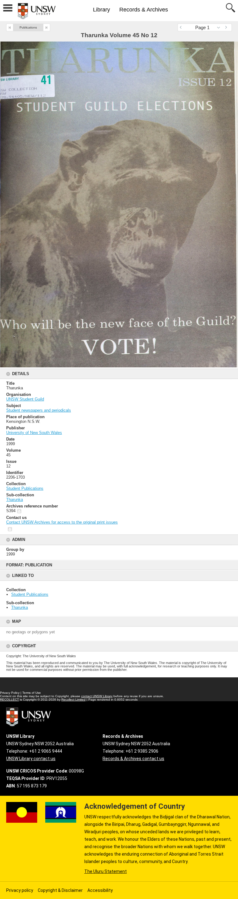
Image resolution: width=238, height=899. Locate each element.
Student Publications (29, 594)
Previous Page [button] (182, 27)
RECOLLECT (9, 699)
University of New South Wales (34, 432)
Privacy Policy (10, 692)
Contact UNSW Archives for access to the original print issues (62, 522)
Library (101, 10)
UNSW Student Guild (25, 399)
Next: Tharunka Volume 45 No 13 (46, 27)
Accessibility (100, 890)
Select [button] (220, 27)
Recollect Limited (73, 699)
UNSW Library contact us (30, 758)
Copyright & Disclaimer (60, 890)
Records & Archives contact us (133, 758)
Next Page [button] (227, 27)
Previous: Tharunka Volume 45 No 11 (10, 27)
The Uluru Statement (105, 871)
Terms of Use (31, 692)
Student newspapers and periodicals (38, 410)
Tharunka (19, 607)
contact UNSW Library (96, 696)
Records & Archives (143, 10)
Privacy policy (19, 890)
